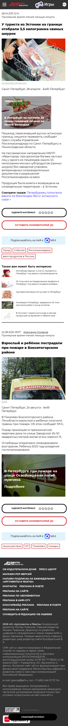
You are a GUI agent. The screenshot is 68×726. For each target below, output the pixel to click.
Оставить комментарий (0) (34, 225)
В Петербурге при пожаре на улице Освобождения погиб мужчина (30, 475)
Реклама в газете (31, 586)
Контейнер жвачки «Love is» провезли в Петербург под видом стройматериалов (36, 272)
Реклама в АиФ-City (16, 600)
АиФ (4, 401)
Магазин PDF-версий (17, 574)
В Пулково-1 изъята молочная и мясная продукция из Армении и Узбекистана (36, 314)
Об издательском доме (19, 569)
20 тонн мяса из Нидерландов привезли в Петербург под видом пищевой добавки (37, 282)
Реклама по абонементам (21, 595)
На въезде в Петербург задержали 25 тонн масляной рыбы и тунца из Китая (37, 303)
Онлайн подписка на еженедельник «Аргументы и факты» (29, 580)
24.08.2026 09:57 (11, 332)
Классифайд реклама (18, 604)
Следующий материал (32, 717)
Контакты (10, 586)
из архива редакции (14, 83)
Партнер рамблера (31, 710)
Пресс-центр (47, 569)
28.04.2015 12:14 (10, 13)
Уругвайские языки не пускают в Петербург (38, 292)
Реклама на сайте (15, 591)
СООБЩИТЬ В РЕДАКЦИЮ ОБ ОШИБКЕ (27, 614)
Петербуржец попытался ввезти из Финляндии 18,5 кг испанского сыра (32, 196)
